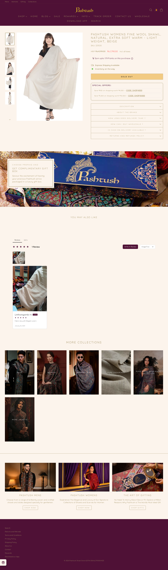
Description (127, 106)
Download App (77, 21)
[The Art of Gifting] (137, 477)
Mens (7, 2)
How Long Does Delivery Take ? (127, 118)
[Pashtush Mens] (30, 477)
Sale (57, 16)
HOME (34, 16)
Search (96, 21)
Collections (32, 2)
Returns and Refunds (13, 532)
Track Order (103, 16)
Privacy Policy (10, 539)
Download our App (12, 557)
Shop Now (30, 508)
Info (85, 16)
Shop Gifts (137, 508)
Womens (14, 2)
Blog (45, 16)
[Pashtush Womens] (84, 477)
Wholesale (142, 16)
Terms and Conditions (13, 535)
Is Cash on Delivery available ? (127, 130)
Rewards (70, 16)
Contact (8, 549)
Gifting (23, 2)
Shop (22, 16)
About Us (8, 546)
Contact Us (123, 16)
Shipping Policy (11, 542)
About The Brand (127, 112)
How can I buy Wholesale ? (127, 124)
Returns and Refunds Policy (127, 136)
